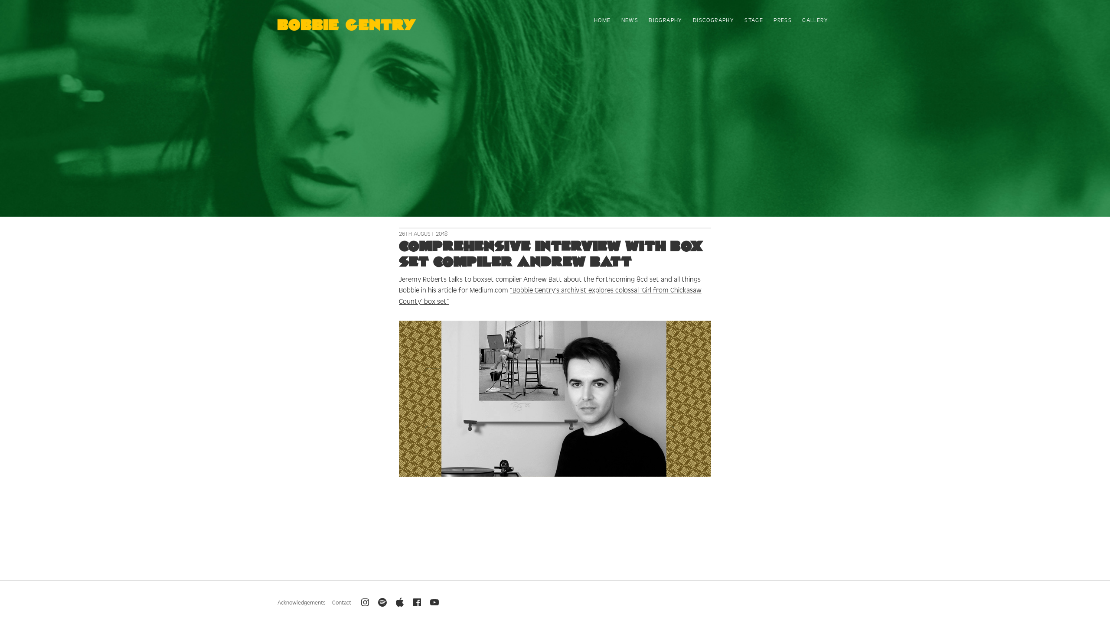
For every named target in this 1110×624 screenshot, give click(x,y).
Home (602, 19)
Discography (713, 19)
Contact (341, 602)
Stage (753, 19)
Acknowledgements (302, 602)
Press (783, 19)
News (630, 19)
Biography (665, 19)
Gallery (815, 19)
